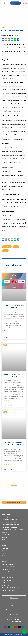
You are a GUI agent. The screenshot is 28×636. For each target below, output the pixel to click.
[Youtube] (15, 627)
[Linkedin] (22, 627)
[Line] (12, 627)
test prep (7, 247)
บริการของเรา (6, 514)
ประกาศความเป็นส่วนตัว (8, 569)
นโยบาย (4, 562)
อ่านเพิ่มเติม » (7, 333)
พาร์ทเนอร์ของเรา (7, 578)
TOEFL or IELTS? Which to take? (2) (14, 306)
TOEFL (3, 27)
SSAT (3, 540)
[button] (15, 3)
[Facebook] (5, 627)
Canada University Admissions (11, 525)
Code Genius (6, 585)
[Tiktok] (19, 627)
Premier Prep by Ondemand (10, 588)
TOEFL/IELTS (6, 535)
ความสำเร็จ (5, 548)
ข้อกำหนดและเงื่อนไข (7, 564)
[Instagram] (9, 627)
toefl (5, 251)
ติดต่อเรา (4, 556)
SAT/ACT (5, 532)
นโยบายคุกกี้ (5, 572)
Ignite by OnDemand (8, 590)
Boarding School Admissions (10, 517)
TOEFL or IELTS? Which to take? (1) (14, 376)
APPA (3, 583)
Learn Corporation (7, 580)
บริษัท (4, 546)
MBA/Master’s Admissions (9, 527)
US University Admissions (9, 519)
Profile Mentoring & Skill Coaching (12, 530)
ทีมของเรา (5, 551)
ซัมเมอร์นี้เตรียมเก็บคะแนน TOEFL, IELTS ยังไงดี (14, 443)
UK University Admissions (9, 522)
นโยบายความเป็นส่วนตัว (8, 567)
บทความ (4, 553)
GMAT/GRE (5, 537)
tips (16, 247)
